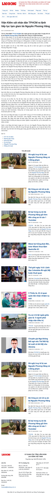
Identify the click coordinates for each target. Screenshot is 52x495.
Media (17, 10)
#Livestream (7, 142)
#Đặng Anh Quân (8, 146)
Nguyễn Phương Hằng (11, 35)
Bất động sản (32, 13)
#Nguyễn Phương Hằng (10, 144)
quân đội (47, 304)
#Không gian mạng (9, 138)
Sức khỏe (40, 13)
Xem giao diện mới (12, 16)
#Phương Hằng (8, 140)
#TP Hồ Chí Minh (8, 137)
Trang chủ (5, 10)
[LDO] (13, 161)
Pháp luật (38, 10)
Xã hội (11, 10)
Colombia (36, 278)
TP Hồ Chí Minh (16, 33)
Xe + (3, 16)
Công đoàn (12, 13)
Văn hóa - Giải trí (21, 13)
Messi (30, 254)
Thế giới (47, 13)
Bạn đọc (4, 13)
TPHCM (30, 225)
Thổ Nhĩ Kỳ (37, 352)
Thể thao (23, 10)
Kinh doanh (31, 10)
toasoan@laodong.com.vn (8, 487)
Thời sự (45, 10)
